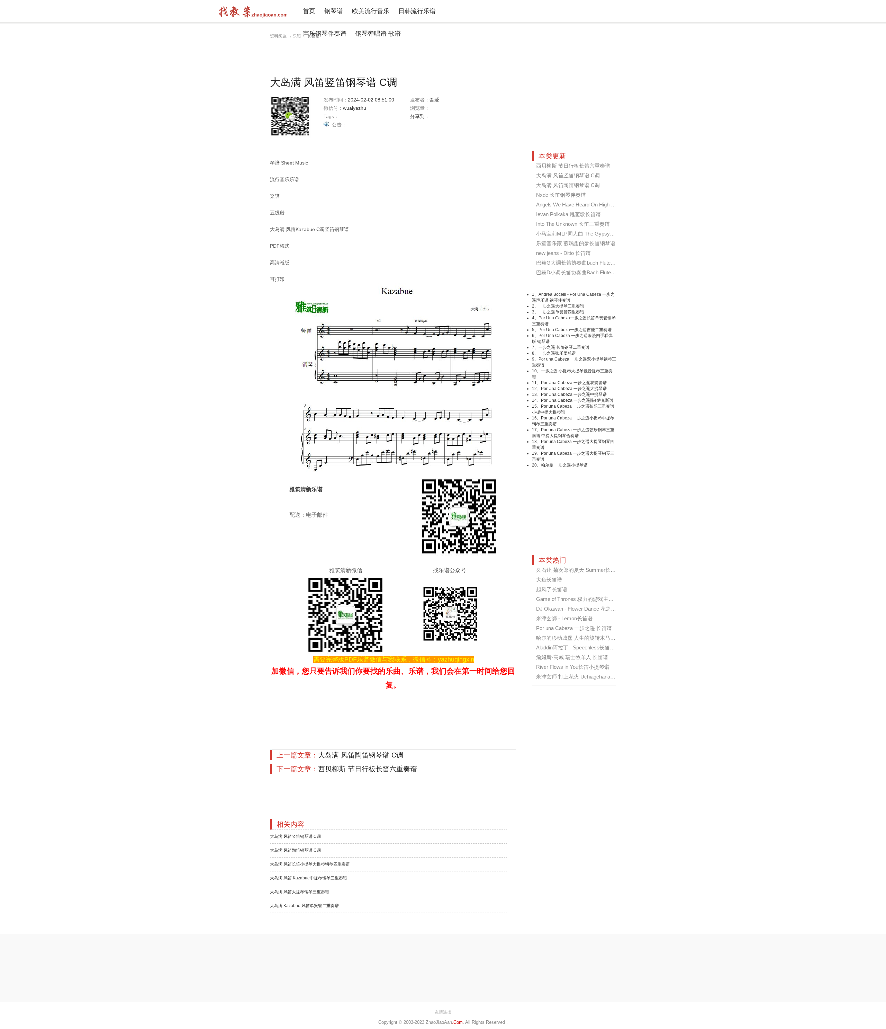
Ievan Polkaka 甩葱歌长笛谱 (568, 214)
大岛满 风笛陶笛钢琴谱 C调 (360, 755)
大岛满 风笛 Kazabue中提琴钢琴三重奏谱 (308, 878)
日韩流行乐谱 (417, 11)
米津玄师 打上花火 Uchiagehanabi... (577, 677)
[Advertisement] (396, 56)
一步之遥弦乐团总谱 (557, 353)
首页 (309, 11)
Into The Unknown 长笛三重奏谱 (573, 224)
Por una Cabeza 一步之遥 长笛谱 (574, 628)
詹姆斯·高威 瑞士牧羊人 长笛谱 (572, 657)
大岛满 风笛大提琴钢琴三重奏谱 (299, 891)
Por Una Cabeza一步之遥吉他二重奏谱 (575, 329)
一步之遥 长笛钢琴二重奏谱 (564, 347)
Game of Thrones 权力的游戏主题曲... (579, 599)
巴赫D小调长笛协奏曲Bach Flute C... (578, 272)
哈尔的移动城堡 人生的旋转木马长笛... (580, 638)
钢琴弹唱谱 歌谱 (378, 33)
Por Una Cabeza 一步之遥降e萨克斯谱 (577, 400)
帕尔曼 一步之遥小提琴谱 (564, 465)
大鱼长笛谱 (549, 580)
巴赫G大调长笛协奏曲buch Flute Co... (579, 263)
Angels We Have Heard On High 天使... (580, 204)
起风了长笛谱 (551, 589)
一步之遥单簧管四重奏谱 (561, 312)
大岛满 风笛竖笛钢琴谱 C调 (295, 836)
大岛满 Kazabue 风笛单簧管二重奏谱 (304, 905)
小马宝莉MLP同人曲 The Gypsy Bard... (581, 234)
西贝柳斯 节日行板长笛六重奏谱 (367, 769)
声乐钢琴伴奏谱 (324, 33)
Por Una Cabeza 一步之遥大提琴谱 (574, 388)
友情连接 (443, 1012)
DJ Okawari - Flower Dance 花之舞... (578, 609)
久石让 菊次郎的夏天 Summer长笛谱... (580, 570)
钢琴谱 (333, 11)
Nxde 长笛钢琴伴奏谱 (561, 195)
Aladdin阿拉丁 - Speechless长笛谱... (577, 647)
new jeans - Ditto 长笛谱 (563, 253)
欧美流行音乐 (370, 11)
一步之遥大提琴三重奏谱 (561, 306)
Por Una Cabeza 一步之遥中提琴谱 (574, 394)
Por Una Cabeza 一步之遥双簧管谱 (574, 382)
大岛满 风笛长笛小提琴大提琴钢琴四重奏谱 (310, 864)
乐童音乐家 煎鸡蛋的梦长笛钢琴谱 (575, 243)
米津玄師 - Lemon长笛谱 (564, 618)
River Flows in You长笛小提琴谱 (572, 667)
